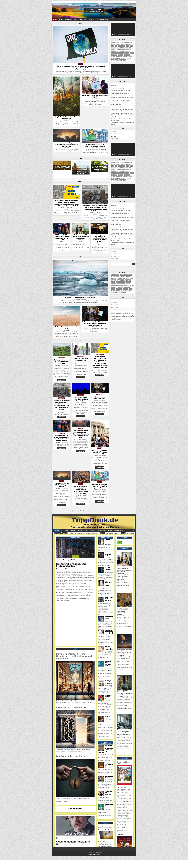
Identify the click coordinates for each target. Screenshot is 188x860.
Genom (131, 46)
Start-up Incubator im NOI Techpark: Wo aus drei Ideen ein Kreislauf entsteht (81, 236)
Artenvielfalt (123, 42)
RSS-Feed (78, 69)
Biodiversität (123, 44)
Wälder (112, 60)
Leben (75, 19)
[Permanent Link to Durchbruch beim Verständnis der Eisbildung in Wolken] (80, 278)
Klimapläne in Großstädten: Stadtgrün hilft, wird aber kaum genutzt (66, 117)
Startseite (55, 19)
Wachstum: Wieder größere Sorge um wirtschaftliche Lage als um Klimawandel (95, 145)
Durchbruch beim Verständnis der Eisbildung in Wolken (80, 297)
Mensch (119, 53)
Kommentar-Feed (115, 136)
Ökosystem (121, 60)
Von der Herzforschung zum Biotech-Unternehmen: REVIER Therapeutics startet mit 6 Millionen (62, 169)
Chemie (112, 46)
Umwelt (80, 19)
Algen (112, 42)
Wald (119, 58)
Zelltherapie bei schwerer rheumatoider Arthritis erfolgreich (61, 361)
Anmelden (113, 131)
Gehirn (127, 46)
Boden (129, 44)
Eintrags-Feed (114, 133)
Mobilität (132, 53)
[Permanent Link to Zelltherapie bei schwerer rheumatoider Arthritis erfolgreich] (61, 349)
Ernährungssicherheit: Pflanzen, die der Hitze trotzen (66, 327)
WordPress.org (114, 138)
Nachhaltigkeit (114, 55)
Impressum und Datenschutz (102, 19)
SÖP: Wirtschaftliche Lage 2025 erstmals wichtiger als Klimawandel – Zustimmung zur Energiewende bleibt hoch (81, 67)
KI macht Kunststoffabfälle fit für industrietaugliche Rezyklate (95, 96)
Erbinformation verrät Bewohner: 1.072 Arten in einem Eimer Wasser (81, 175)
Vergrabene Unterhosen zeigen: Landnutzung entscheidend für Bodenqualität (99, 175)
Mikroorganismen (125, 53)
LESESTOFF (61, 19)
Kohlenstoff (113, 51)
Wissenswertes (91, 19)
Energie (123, 46)
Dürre (119, 46)
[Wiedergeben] (113, 34)
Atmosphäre (129, 42)
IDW (123, 47)
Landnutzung (119, 51)
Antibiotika (117, 42)
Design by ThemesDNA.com (94, 854)
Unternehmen (113, 58)
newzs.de (113, 56)
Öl (125, 60)
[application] (123, 29)
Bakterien (113, 44)
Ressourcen (125, 56)
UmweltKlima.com (94, 9)
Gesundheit (113, 47)
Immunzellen (127, 47)
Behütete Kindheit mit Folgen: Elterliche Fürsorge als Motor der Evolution (80, 399)
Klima (85, 19)
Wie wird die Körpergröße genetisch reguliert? (81, 359)
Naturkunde (120, 55)
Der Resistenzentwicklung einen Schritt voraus (100, 398)
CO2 (116, 46)
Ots (116, 56)
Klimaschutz (122, 49)
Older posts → (86, 510)
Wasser (122, 58)
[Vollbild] (132, 34)
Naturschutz (126, 55)
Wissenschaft (100, 354)
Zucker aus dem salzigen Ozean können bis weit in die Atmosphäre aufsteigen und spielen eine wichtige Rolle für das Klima (95, 323)
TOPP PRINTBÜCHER (68, 19)
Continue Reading (62, 380)
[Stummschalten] (130, 34)
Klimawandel (128, 49)
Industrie (113, 49)
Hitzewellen (119, 47)
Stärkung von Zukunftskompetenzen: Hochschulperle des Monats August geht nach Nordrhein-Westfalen (99, 238)
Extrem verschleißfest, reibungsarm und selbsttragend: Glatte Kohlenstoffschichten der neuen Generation (66, 144)
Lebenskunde (62, 357)
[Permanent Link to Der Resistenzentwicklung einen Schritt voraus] (100, 388)
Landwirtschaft (127, 51)
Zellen (116, 60)
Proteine (120, 56)
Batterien (118, 44)
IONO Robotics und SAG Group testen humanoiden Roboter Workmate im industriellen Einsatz (61, 237)
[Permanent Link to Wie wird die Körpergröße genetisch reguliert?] (81, 349)
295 (80, 510)
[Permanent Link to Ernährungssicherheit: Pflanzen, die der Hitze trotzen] (66, 316)
